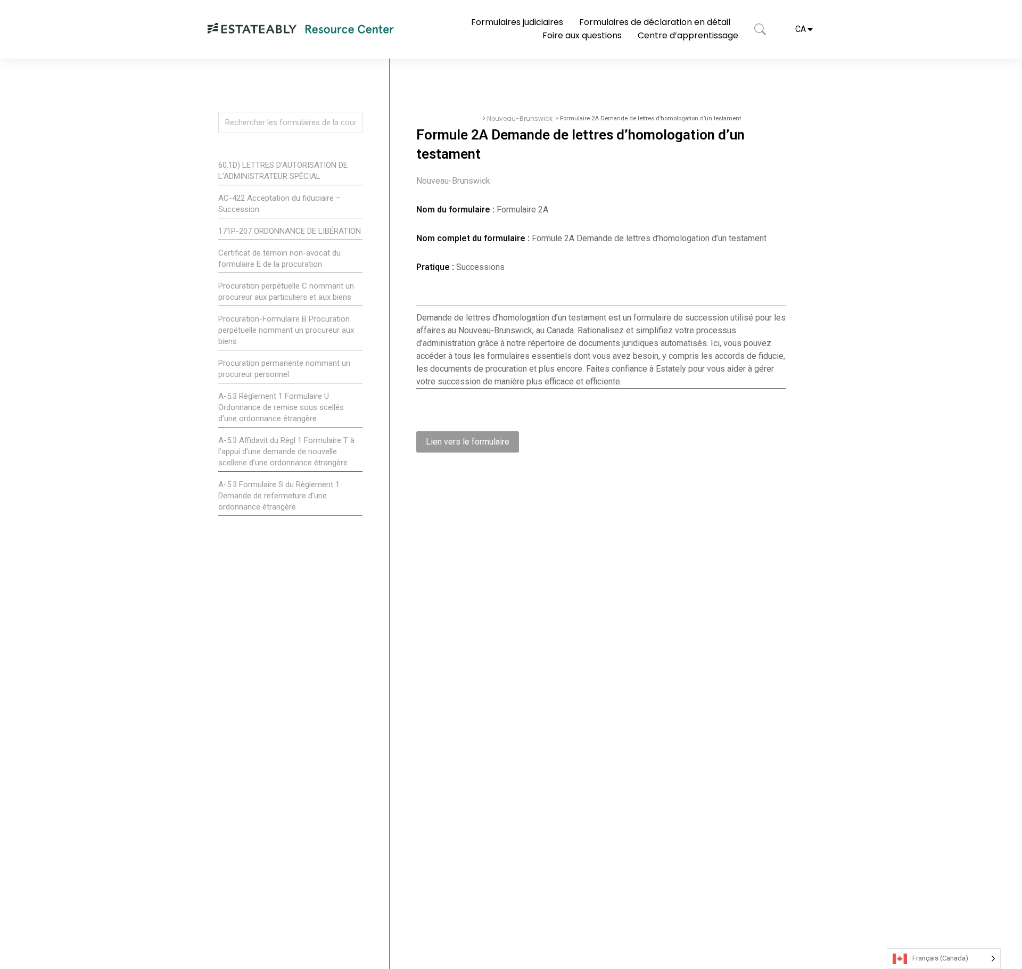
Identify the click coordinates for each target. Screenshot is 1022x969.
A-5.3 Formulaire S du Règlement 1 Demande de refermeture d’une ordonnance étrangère (279, 496)
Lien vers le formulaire (467, 442)
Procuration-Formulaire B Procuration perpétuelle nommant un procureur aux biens (286, 330)
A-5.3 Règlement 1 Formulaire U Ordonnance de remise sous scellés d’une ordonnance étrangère (281, 407)
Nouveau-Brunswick (520, 118)
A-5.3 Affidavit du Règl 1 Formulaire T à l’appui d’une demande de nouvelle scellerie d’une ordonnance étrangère (286, 451)
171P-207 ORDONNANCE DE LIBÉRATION (289, 231)
